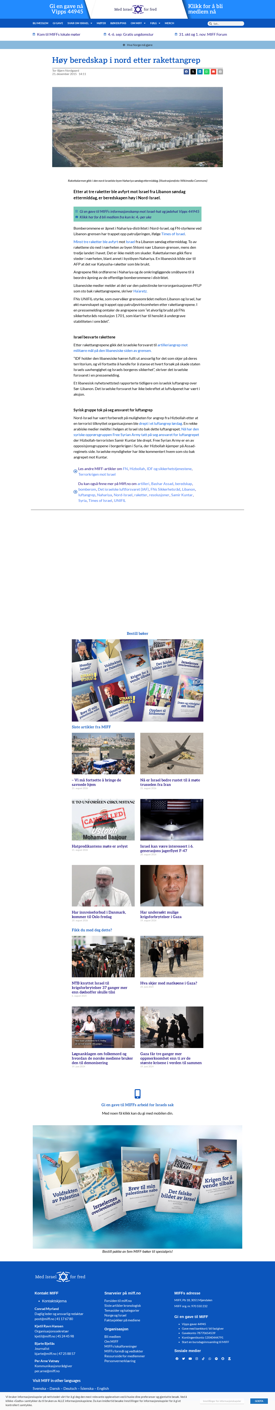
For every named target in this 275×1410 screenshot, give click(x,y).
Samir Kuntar (182, 494)
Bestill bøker (137, 633)
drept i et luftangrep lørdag (160, 423)
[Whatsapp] (210, 1358)
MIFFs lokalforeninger (120, 1346)
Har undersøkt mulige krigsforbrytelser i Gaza (161, 914)
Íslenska (87, 1388)
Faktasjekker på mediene (122, 1320)
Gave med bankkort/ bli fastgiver (203, 1328)
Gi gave (58, 23)
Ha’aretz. (140, 291)
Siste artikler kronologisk (122, 1305)
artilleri (143, 483)
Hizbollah (137, 468)
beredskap (183, 483)
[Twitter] (184, 1358)
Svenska (39, 1388)
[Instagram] (197, 1358)
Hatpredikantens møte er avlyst (100, 846)
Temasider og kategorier (121, 1310)
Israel (130, 241)
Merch (169, 23)
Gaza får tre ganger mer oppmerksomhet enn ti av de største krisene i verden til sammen (171, 1058)
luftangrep (86, 494)
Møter (101, 23)
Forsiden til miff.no (118, 1301)
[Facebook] (177, 1358)
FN (125, 468)
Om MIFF (111, 1341)
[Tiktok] (203, 1358)
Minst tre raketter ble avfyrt (96, 241)
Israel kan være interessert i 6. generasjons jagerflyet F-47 (166, 848)
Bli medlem (40, 23)
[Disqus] (137, 563)
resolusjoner (159, 494)
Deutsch (70, 1388)
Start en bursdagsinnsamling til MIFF (205, 1342)
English (103, 1388)
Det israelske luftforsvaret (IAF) (123, 489)
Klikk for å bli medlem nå (205, 9)
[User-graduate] (229, 1358)
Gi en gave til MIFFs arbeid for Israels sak (137, 1105)
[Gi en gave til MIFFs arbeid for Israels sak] (137, 1093)
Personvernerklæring (119, 1361)
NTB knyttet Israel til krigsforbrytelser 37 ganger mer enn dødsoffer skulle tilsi (99, 988)
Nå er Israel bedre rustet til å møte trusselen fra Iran (170, 782)
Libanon (188, 489)
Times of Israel (173, 233)
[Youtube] (190, 1358)
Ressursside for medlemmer (124, 1356)
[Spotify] (216, 1358)
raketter (140, 494)
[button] (193, 71)
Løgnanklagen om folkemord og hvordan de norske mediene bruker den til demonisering (102, 1058)
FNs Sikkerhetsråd (165, 489)
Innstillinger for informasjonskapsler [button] (222, 1401)
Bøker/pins (118, 23)
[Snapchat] (223, 1358)
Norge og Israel (115, 1315)
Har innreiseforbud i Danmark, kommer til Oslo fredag (99, 914)
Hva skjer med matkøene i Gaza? (168, 983)
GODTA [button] (259, 1401)
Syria (82, 500)
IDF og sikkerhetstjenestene (169, 468)
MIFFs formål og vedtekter (123, 1351)
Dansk (55, 1388)
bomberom (87, 489)
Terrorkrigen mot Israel (97, 474)
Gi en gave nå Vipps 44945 (66, 9)
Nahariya (104, 494)
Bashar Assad (162, 483)
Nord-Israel (123, 494)
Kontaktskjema (54, 1301)
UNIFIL (120, 500)
